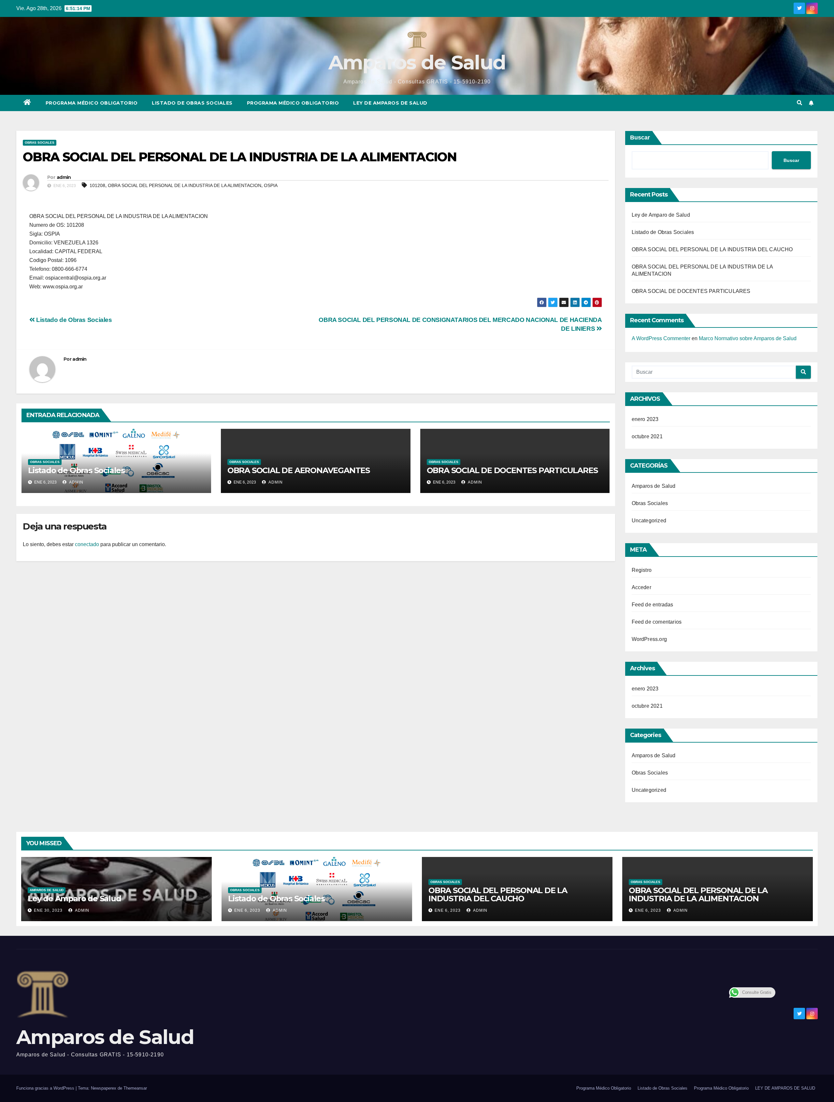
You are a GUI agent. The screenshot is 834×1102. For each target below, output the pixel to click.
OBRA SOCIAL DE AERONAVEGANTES (298, 470)
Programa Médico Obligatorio (92, 103)
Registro (642, 570)
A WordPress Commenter (661, 338)
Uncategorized (649, 520)
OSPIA (271, 185)
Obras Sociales (39, 142)
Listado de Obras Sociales (192, 103)
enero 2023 (645, 419)
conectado (87, 544)
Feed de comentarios (657, 622)
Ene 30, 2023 (48, 910)
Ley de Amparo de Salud (661, 215)
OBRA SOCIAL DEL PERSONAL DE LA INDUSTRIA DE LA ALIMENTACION (184, 185)
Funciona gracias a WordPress (46, 1088)
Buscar (640, 137)
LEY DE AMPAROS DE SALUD (390, 103)
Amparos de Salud (417, 62)
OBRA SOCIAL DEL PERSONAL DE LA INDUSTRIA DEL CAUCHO (712, 249)
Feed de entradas (652, 604)
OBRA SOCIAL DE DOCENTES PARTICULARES (512, 470)
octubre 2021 (647, 436)
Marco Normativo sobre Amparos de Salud (748, 338)
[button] (799, 103)
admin (64, 177)
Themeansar (135, 1088)
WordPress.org (649, 639)
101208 (97, 185)
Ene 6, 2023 (247, 910)
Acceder (641, 587)
